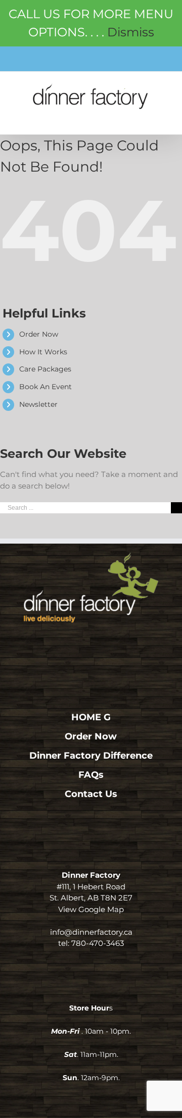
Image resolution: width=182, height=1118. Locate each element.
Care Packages (45, 369)
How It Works (43, 351)
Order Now (38, 334)
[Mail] (111, 644)
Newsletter (38, 404)
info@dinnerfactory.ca (91, 932)
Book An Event (45, 386)
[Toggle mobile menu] (161, 116)
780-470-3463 (97, 943)
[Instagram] (91, 644)
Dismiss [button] (130, 32)
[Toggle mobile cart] (139, 116)
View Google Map (91, 909)
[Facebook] (71, 644)
